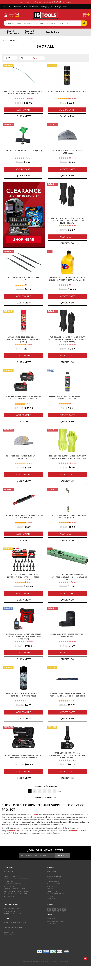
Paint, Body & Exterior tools (15, 884)
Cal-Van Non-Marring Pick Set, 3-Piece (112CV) (23, 279)
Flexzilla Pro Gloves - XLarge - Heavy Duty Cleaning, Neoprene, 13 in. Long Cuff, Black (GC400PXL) (67, 340)
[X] (54, 909)
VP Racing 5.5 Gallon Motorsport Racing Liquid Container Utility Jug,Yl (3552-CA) (67, 279)
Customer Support (18, 7)
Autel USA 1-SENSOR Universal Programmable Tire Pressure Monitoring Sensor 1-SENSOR (67, 755)
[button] (32, 58)
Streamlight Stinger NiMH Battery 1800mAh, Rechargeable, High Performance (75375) (67, 577)
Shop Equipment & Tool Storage (16, 891)
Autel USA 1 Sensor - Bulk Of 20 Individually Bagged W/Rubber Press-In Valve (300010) (23, 577)
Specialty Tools (10, 896)
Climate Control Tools (13, 876)
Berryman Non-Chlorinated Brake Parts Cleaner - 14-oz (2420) (67, 398)
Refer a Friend (52, 891)
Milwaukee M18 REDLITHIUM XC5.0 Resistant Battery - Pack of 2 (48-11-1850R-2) (24, 398)
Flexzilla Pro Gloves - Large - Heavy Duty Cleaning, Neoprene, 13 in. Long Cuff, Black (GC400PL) (67, 221)
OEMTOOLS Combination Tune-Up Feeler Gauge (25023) (24, 457)
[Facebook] (49, 909)
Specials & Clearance (29, 32)
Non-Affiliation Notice (13, 927)
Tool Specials (9, 871)
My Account (51, 874)
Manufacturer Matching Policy (16, 922)
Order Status (52, 871)
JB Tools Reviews (53, 884)
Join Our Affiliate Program (58, 894)
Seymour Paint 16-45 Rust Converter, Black (67, 91)
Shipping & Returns (54, 876)
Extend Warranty (32, 7)
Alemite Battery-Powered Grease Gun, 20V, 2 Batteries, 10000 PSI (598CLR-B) (24, 757)
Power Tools (9, 886)
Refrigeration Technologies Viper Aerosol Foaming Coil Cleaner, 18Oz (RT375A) (23, 340)
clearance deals (75, 831)
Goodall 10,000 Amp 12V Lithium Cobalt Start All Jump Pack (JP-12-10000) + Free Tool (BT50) (23, 637)
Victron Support (53, 881)
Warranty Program (11, 930)
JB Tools (35, 815)
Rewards (65, 7)
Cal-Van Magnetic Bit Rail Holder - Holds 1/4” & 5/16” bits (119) (24, 517)
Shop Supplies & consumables (15, 894)
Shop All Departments (13, 32)
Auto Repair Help (10, 911)
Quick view (24, 116)
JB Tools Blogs (55, 7)
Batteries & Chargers (12, 874)
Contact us (51, 919)
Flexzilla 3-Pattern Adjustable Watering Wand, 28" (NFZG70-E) (67, 517)
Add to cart (23, 110)
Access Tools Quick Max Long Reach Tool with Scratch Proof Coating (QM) (23, 93)
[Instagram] (63, 909)
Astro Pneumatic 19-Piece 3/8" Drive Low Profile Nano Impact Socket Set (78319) (67, 695)
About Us (7, 7)
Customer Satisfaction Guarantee (17, 925)
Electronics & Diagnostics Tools (17, 879)
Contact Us (51, 899)
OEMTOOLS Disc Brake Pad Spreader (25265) (23, 151)
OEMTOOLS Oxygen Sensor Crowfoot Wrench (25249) (67, 635)
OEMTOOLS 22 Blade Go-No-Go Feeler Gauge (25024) (67, 152)
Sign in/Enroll (13, 14)
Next (60, 791)
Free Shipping (44, 7)
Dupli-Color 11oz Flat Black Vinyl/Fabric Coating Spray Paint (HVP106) (23, 695)
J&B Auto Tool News (12, 909)
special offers (14, 831)
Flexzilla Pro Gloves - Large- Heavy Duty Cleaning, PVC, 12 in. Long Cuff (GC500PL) (67, 457)
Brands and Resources (12, 914)
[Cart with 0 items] (84, 15)
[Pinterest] (59, 909)
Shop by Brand (52, 32)
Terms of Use (9, 932)
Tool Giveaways (53, 886)
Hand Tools (8, 881)
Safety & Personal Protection (16, 889)
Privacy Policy (9, 935)
